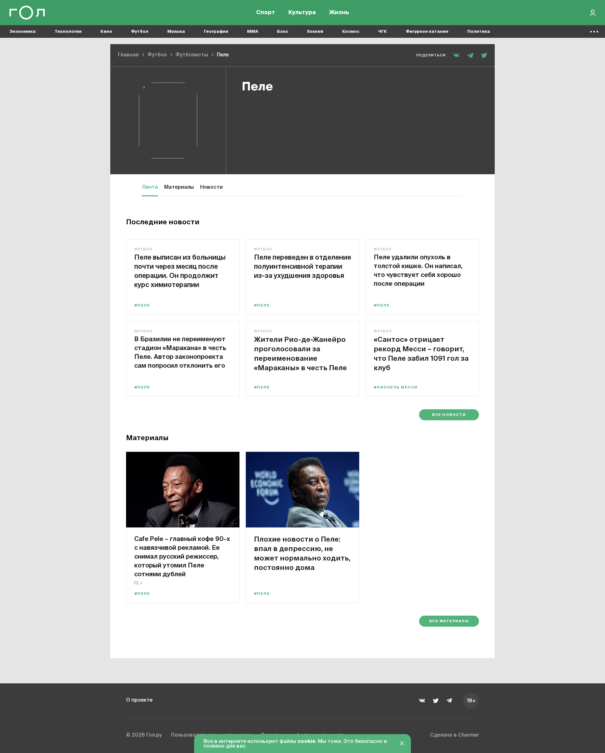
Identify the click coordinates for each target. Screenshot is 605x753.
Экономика (22, 32)
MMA (252, 32)
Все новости (449, 415)
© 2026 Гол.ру (144, 735)
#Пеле (142, 305)
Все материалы (449, 621)
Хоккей (315, 32)
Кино (106, 32)
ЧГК (382, 32)
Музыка (176, 32)
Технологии (68, 32)
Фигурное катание (427, 32)
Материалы (179, 187)
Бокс (282, 32)
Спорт (265, 12)
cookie (306, 741)
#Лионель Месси (396, 387)
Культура (302, 12)
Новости (211, 187)
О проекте (139, 700)
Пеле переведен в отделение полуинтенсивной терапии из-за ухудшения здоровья (302, 266)
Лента (150, 187)
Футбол (139, 32)
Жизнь (339, 12)
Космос (350, 32)
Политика (478, 32)
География (216, 32)
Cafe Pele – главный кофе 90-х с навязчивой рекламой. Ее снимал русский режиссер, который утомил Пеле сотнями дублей (182, 556)
